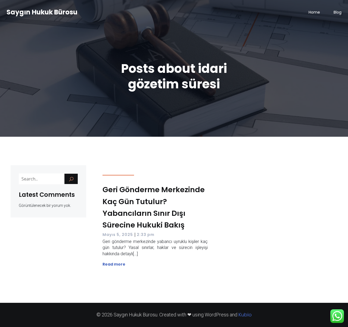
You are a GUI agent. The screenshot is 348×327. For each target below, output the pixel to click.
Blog (337, 12)
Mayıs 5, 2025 (117, 234)
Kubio (245, 314)
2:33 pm (145, 234)
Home (314, 12)
